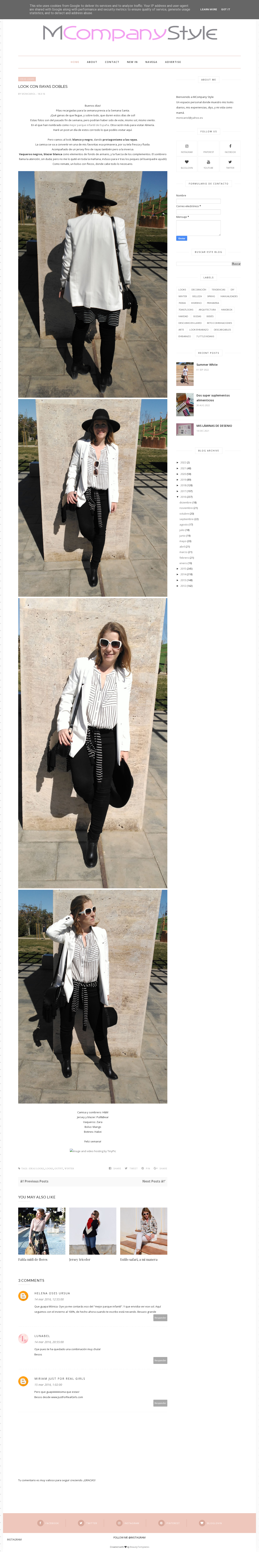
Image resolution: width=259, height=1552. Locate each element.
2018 (183, 485)
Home (75, 62)
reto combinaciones (219, 323)
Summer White (207, 365)
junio (182, 535)
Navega (151, 62)
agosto (183, 524)
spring (211, 296)
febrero (184, 557)
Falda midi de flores (32, 1259)
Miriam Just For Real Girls (59, 1378)
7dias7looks (185, 309)
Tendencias (218, 289)
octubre (184, 513)
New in (132, 62)
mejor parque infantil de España (89, 125)
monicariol (29, 93)
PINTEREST (208, 152)
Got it (225, 9)
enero (183, 563)
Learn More (208, 9)
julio (182, 530)
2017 (183, 491)
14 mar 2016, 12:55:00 (49, 1299)
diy (232, 289)
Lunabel (42, 1336)
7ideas (182, 303)
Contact (112, 62)
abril (182, 546)
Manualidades (229, 296)
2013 (183, 580)
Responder (160, 1317)
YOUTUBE (208, 167)
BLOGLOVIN (187, 167)
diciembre (185, 502)
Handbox (226, 309)
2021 (183, 468)
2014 (183, 574)
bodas (197, 316)
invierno (196, 303)
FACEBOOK (230, 152)
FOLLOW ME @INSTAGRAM (129, 1537)
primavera (213, 303)
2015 (183, 568)
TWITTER (230, 167)
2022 (183, 462)
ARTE (181, 329)
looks (49, 1168)
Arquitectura (207, 309)
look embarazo (198, 329)
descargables (222, 329)
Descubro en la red (190, 323)
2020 (183, 474)
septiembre (186, 519)
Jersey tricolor (79, 1259)
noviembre (186, 508)
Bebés (210, 316)
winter (69, 1168)
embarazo (184, 336)
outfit (58, 1168)
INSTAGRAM (187, 152)
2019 (183, 479)
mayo (182, 541)
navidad (183, 316)
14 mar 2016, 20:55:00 (49, 1342)
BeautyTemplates (139, 1546)
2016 (183, 497)
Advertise (173, 62)
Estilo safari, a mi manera (138, 1259)
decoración (198, 289)
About (92, 62)
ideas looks (27, 79)
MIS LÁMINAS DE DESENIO (214, 426)
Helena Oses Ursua (52, 1293)
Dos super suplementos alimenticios (213, 397)
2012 (183, 586)
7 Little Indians (205, 336)
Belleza (197, 296)
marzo (183, 552)
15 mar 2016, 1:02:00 (48, 1385)
